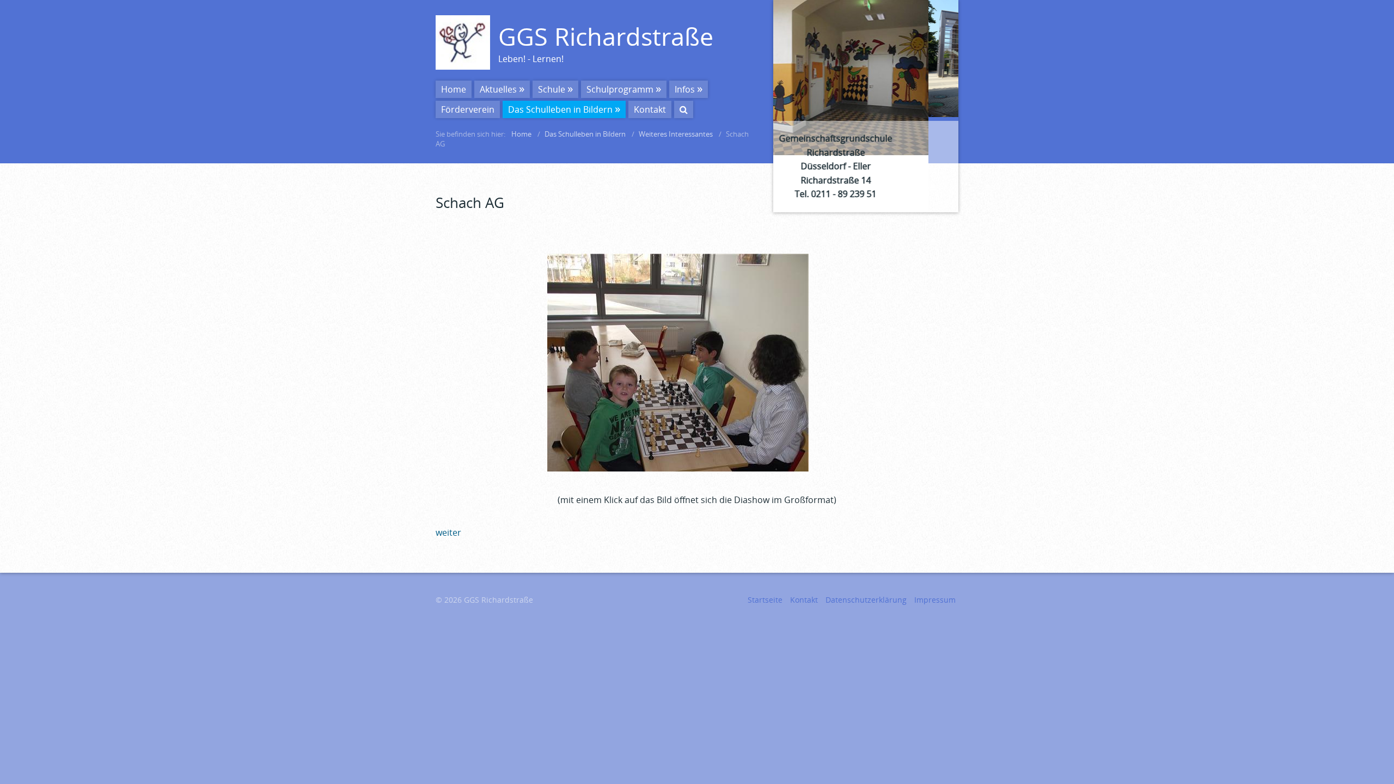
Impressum (935, 600)
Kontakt (650, 109)
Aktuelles (498, 89)
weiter (970, 106)
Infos (685, 89)
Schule (551, 89)
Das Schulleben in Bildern (560, 109)
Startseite (765, 600)
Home (453, 89)
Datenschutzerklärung (866, 600)
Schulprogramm (619, 89)
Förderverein (467, 109)
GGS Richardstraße (605, 36)
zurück (762, 106)
